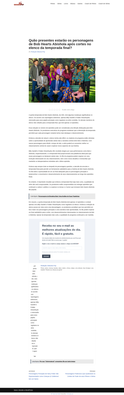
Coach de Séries (104, 3)
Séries (59, 3)
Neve (15, 390)
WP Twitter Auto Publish (55, 393)
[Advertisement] (62, 24)
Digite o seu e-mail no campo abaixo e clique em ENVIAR (60, 243)
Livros (66, 3)
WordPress (29, 390)
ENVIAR (46, 256)
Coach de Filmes (90, 3)
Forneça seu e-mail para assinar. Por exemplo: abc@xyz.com (56, 252)
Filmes (52, 3)
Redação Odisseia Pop (38, 52)
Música (72, 3)
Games (80, 3)
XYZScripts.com (69, 393)
